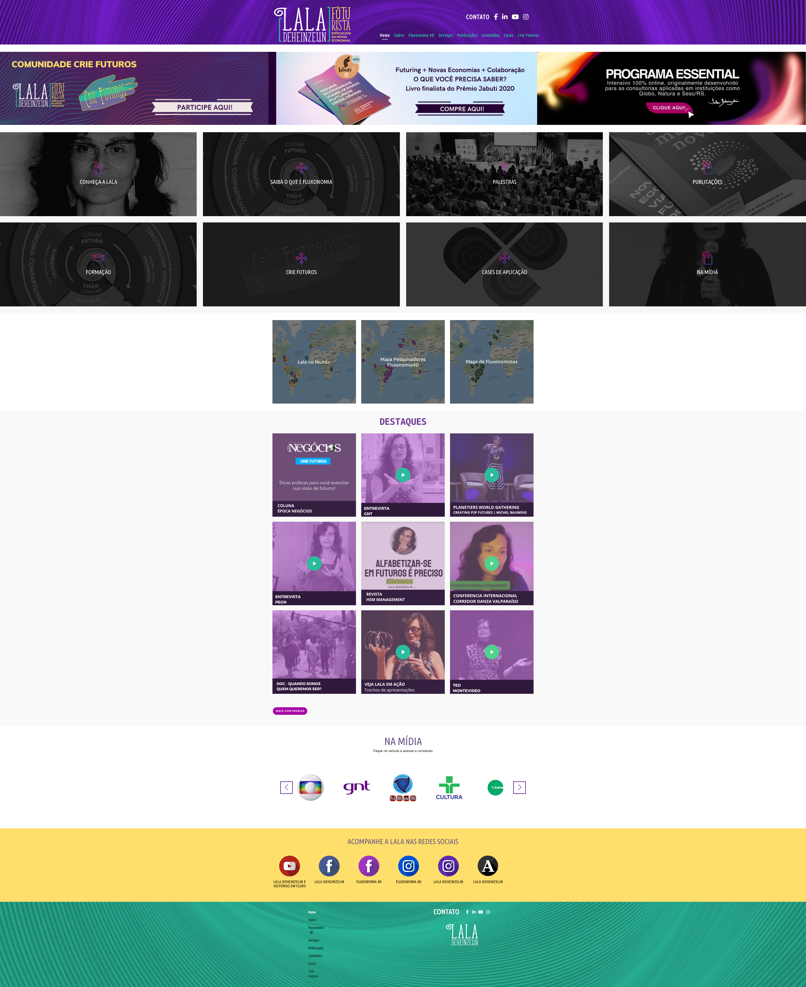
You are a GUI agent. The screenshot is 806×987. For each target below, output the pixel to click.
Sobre (399, 35)
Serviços (446, 35)
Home (385, 35)
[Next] (519, 787)
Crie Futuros (528, 35)
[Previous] (286, 787)
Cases (509, 35)
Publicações (467, 35)
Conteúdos (491, 35)
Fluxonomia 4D (421, 35)
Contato (478, 17)
